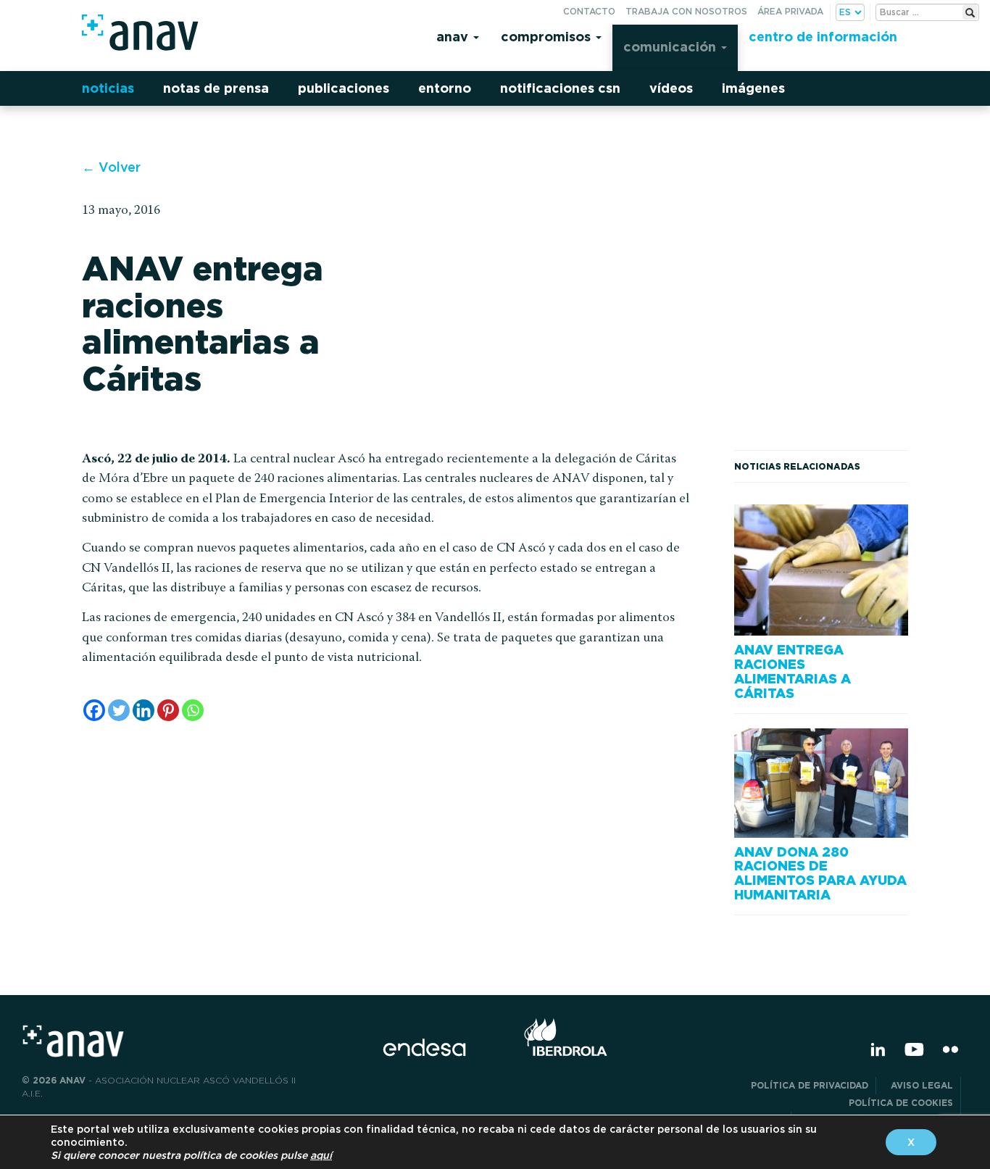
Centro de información (823, 36)
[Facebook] (94, 710)
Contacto (589, 11)
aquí (321, 1155)
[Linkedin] (143, 710)
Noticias (108, 88)
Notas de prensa (216, 88)
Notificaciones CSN (560, 88)
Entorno (444, 88)
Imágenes (753, 88)
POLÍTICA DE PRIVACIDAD (809, 1085)
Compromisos (547, 36)
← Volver (111, 167)
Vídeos (671, 88)
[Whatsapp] (193, 710)
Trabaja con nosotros (686, 11)
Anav (454, 36)
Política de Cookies (901, 1102)
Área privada (790, 11)
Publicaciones (343, 88)
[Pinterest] (168, 710)
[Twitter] (119, 710)
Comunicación (671, 46)
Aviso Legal (922, 1085)
